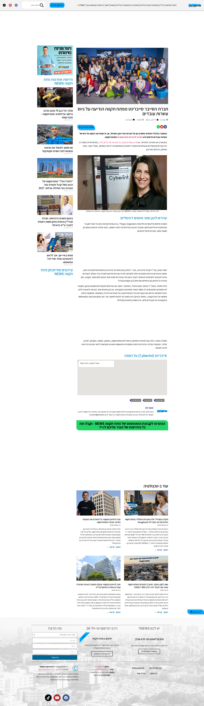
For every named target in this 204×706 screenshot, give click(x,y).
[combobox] (34, 5)
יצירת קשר (141, 673)
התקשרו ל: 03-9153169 (149, 651)
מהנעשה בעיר (91, 5)
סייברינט (148, 400)
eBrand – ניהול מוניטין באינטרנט (50, 669)
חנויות (136, 5)
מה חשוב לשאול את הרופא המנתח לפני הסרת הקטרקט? (57, 149)
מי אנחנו (153, 673)
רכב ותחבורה (128, 5)
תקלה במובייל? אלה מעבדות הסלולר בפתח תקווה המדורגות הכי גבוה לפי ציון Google (146, 521)
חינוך (107, 5)
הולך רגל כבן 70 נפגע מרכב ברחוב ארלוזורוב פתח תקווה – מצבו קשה (57, 114)
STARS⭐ (80, 5)
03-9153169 (99, 666)
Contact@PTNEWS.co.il (100, 669)
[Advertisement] (122, 28)
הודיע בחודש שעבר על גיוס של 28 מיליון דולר (118, 142)
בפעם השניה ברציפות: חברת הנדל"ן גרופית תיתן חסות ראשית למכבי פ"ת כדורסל (55, 221)
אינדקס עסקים (138, 668)
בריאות (100, 5)
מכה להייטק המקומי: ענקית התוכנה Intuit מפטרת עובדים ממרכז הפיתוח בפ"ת (98, 586)
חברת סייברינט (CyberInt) (129, 137)
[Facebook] (16, 5)
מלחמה (168, 5)
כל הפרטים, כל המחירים (102, 654)
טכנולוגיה (154, 5)
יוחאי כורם (159, 400)
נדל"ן (162, 5)
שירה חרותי (136, 400)
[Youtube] (10, 5)
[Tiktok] (4, 5)
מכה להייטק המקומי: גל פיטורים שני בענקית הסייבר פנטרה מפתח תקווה (102, 521)
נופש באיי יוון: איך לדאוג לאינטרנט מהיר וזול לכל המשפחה (60, 258)
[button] (165, 126)
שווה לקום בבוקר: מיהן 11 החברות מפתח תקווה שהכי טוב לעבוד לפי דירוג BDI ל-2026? (148, 586)
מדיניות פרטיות (155, 668)
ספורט (112, 5)
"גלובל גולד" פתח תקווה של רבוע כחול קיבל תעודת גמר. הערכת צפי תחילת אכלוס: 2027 (56, 184)
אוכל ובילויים (145, 5)
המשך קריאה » (161, 550)
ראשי (174, 5)
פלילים (118, 5)
